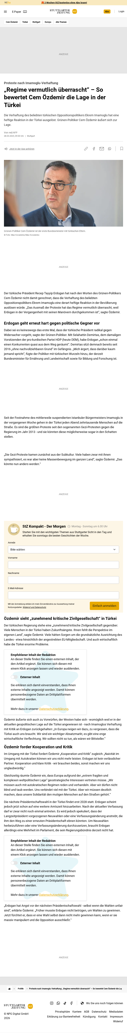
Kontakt (102, 1016)
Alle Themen (61, 22)
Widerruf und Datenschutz (34, 607)
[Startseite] (9, 988)
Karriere (76, 1011)
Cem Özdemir (12, 22)
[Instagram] (51, 1003)
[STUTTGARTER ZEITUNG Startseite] (63, 11)
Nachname (13, 573)
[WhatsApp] (58, 1003)
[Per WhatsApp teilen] (109, 148)
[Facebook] (71, 1003)
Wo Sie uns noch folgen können (104, 1003)
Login (121, 11)
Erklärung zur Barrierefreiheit (63, 1016)
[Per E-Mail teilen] (102, 148)
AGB (86, 1011)
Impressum (116, 1016)
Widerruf (118, 1021)
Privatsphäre (62, 1011)
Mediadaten (116, 1011)
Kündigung (89, 1016)
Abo (107, 11)
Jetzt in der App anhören (21, 149)
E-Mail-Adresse (15, 588)
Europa (48, 22)
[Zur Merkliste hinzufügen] (120, 148)
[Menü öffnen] (5, 11)
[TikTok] (65, 1003)
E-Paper (16, 11)
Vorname (12, 557)
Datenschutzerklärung (53, 709)
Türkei (25, 22)
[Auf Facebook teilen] (94, 148)
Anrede (11, 542)
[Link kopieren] (86, 148)
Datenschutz (99, 1011)
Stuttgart (36, 22)
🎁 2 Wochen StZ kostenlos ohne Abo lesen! (64, 2)
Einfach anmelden (104, 605)
